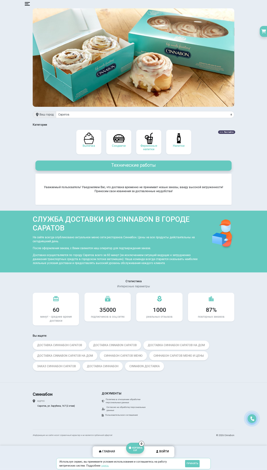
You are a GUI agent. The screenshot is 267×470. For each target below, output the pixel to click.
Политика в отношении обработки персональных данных (123, 401)
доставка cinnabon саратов (115, 345)
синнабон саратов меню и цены (178, 355)
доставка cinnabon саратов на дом (65, 355)
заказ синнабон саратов (56, 366)
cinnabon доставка (144, 366)
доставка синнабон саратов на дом (176, 345)
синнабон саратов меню (123, 355)
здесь (105, 465)
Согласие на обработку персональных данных (125, 409)
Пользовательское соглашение (121, 415)
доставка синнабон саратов (59, 345)
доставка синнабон (102, 366)
